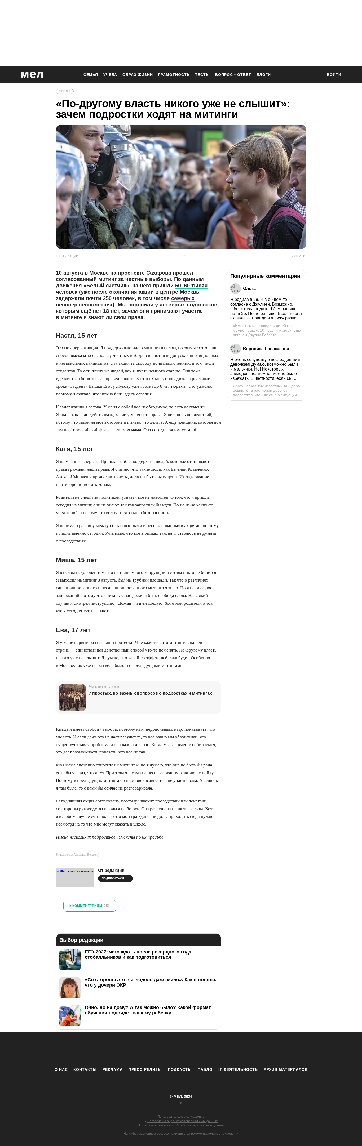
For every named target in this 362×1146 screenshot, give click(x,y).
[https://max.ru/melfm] (224, 1049)
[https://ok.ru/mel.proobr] (210, 1049)
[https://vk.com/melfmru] (166, 1049)
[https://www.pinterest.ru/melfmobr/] (195, 1049)
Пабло (205, 1069)
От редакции (111, 870)
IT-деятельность (238, 1069)
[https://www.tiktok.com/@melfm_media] (181, 1049)
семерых (183, 298)
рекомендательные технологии (215, 1133)
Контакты (85, 1069)
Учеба (110, 75)
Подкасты (180, 1069)
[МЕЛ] (32, 74)
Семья (90, 75)
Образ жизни (137, 75)
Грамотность (174, 75)
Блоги (264, 75)
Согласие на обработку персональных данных (182, 1121)
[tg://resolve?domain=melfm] (137, 1049)
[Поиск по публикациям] (316, 75)
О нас (61, 1069)
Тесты (202, 75)
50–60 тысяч (191, 285)
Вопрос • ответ (233, 75)
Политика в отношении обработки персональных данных (182, 1125)
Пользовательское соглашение (181, 1116)
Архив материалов (286, 1069)
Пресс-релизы (145, 1069)
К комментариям (89, 906)
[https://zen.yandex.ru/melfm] (151, 1049)
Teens (65, 91)
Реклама (113, 1069)
